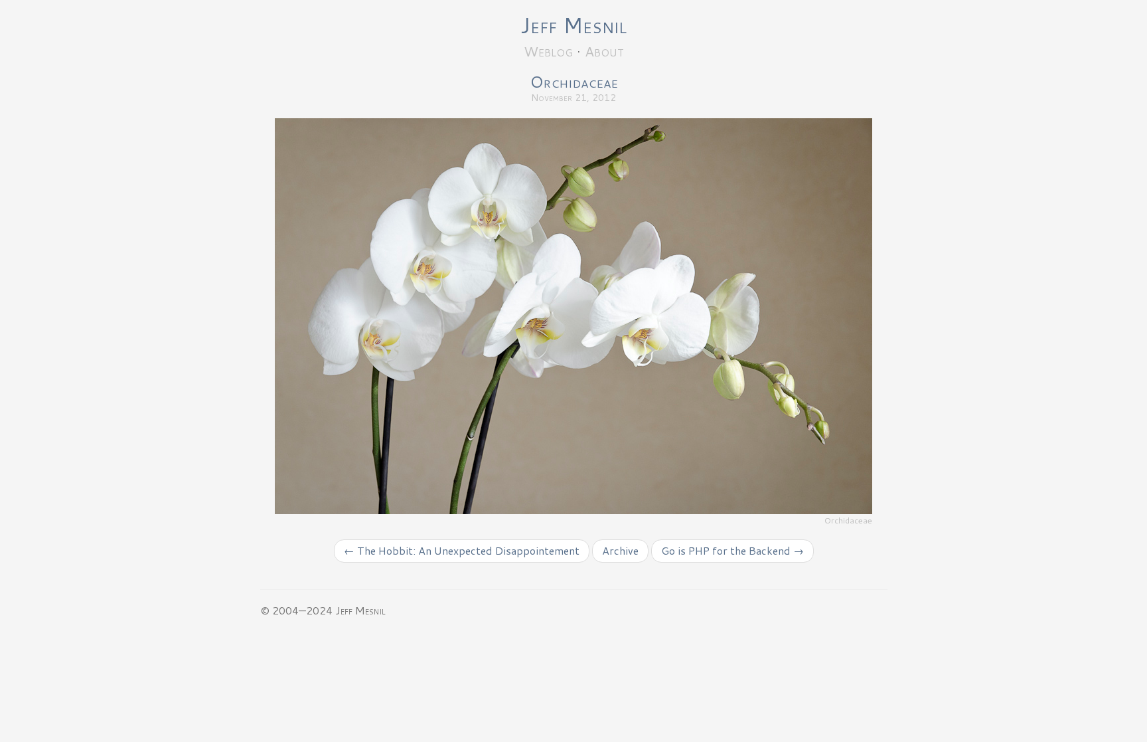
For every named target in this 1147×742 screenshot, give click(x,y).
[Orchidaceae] (573, 315)
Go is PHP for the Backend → (732, 550)
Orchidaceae (574, 81)
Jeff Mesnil (573, 25)
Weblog (548, 51)
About (604, 51)
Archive (620, 550)
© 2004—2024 (296, 610)
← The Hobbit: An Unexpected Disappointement (461, 550)
